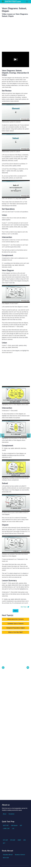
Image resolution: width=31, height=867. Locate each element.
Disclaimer (11, 814)
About (4, 814)
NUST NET (6, 825)
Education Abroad (8, 855)
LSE (13, 829)
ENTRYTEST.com (13, 1)
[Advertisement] (15, 34)
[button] (2, 435)
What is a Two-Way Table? (15, 632)
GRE (24, 840)
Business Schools (20, 855)
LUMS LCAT (6, 829)
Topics (15, 611)
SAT (21, 825)
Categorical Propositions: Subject (15, 628)
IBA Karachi (14, 825)
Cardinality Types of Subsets (16, 624)
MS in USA (6, 858)
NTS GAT (5, 840)
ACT (4, 843)
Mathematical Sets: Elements (15, 619)
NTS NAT (12, 840)
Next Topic (24, 607)
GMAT (19, 840)
